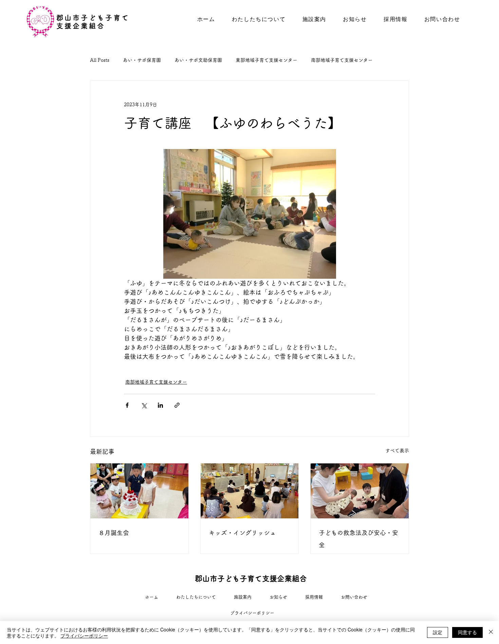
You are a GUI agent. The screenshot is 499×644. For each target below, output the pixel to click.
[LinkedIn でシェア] (160, 405)
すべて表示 (397, 450)
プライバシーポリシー (84, 635)
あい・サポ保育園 (142, 60)
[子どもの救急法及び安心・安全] (360, 490)
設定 (437, 632)
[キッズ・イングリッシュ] (250, 490)
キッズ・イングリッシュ (242, 533)
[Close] (491, 632)
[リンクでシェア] (177, 405)
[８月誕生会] (139, 490)
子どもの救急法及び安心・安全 (358, 539)
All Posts (99, 60)
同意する (467, 632)
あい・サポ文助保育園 (198, 60)
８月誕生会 (113, 533)
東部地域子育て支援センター (266, 60)
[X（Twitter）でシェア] (144, 405)
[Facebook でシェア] (127, 405)
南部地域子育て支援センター (342, 60)
